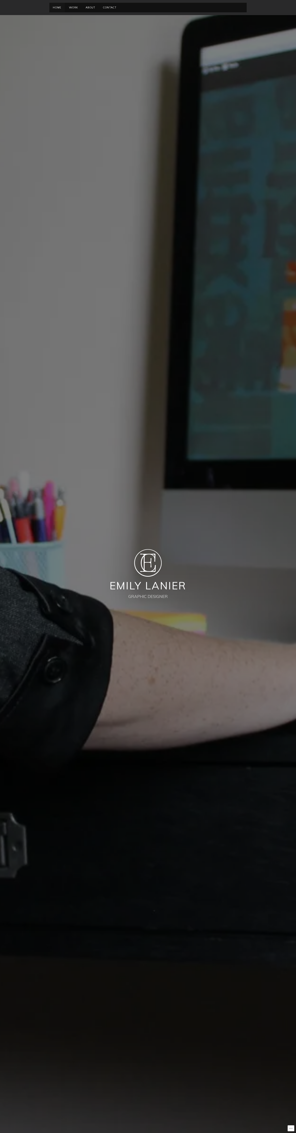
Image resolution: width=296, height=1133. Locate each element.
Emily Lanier (148, 585)
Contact (109, 7)
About (90, 7)
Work (73, 7)
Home (57, 7)
